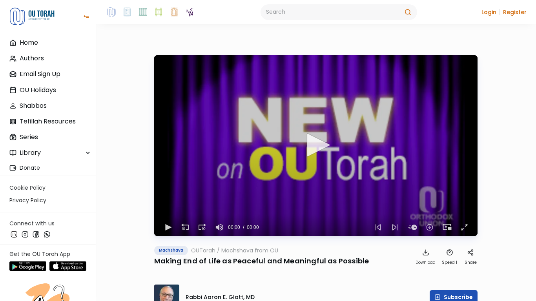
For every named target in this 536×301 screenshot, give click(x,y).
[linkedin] (14, 234)
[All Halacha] (143, 12)
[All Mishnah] (127, 12)
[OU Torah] (111, 12)
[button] (488, 12)
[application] (316, 145)
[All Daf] (174, 12)
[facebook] (36, 234)
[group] (219, 227)
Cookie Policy (27, 188)
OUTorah (203, 250)
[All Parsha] (158, 12)
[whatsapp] (47, 234)
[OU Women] (190, 12)
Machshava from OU (249, 250)
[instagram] (25, 234)
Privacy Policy (27, 200)
